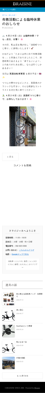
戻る (11, 157)
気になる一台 (21, 342)
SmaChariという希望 (24, 326)
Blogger (37, 388)
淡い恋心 (19, 310)
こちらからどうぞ (26, 250)
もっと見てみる (22, 376)
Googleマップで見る (20, 254)
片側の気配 (20, 358)
